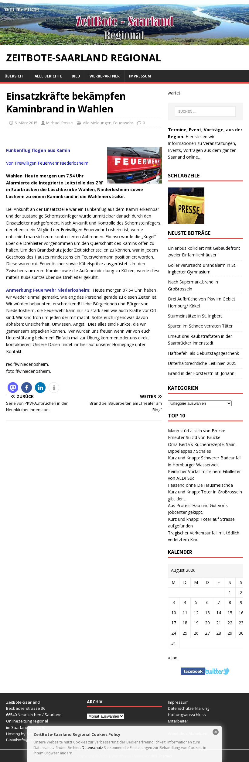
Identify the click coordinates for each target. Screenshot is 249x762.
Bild (76, 76)
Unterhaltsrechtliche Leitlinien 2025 (202, 363)
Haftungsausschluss (187, 714)
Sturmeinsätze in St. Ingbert (195, 316)
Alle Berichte (48, 76)
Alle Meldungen (97, 122)
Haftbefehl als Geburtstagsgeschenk (203, 353)
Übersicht (15, 76)
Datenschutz (92, 747)
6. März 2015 (26, 122)
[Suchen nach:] (205, 111)
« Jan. (173, 658)
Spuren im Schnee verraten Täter (200, 326)
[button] (13, 387)
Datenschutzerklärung (188, 708)
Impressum (140, 76)
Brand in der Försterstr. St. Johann (201, 373)
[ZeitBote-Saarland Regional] (124, 42)
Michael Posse (59, 122)
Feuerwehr (123, 122)
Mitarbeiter (178, 721)
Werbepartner (105, 76)
